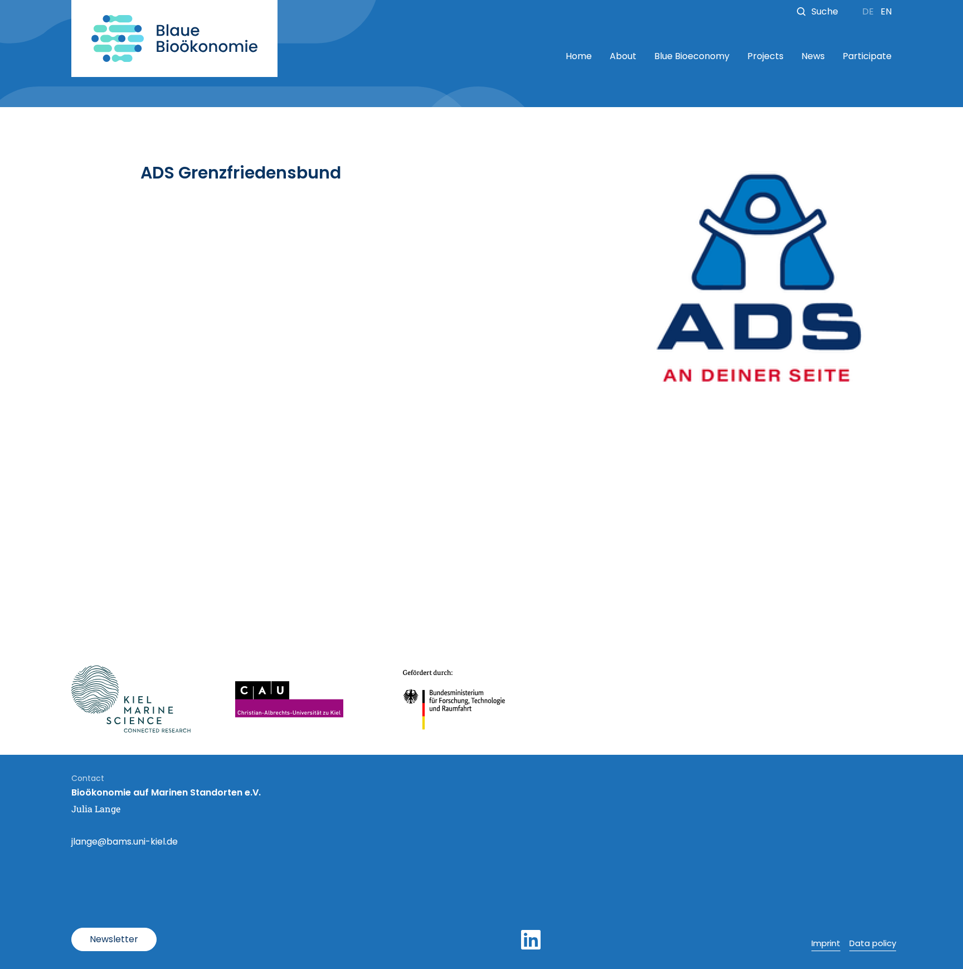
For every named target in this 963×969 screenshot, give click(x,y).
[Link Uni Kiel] (289, 699)
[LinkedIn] (531, 940)
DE (869, 11)
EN (886, 11)
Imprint (825, 943)
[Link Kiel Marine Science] (131, 699)
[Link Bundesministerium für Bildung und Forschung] (455, 699)
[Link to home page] (174, 38)
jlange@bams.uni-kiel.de (124, 841)
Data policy (872, 943)
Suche (824, 11)
